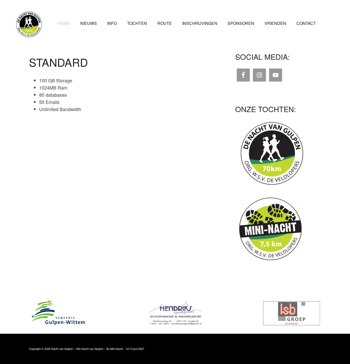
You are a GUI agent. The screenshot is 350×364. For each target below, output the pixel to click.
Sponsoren (241, 23)
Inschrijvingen (199, 23)
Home (64, 23)
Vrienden (275, 23)
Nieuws (88, 23)
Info (112, 23)
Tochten (137, 23)
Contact (306, 23)
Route (164, 23)
